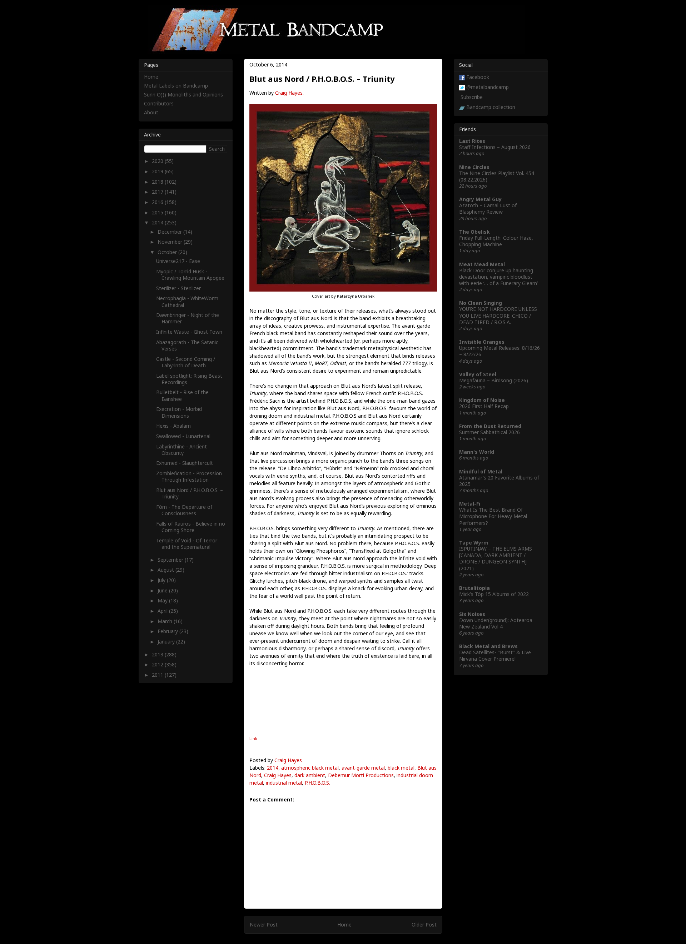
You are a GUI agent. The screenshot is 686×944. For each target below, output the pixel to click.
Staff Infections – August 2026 (495, 147)
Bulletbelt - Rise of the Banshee (182, 395)
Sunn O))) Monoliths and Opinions (183, 94)
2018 (158, 181)
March (166, 621)
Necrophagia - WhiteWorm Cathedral (187, 301)
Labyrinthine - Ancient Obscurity (181, 449)
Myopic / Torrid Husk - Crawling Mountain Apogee (190, 274)
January (167, 641)
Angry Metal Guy (480, 199)
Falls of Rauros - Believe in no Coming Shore (190, 526)
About (151, 112)
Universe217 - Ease (178, 261)
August (166, 569)
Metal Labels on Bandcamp (176, 85)
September (171, 559)
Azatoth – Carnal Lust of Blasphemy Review (488, 208)
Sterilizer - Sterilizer (178, 288)
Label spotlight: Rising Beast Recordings (189, 379)
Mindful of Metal (480, 471)
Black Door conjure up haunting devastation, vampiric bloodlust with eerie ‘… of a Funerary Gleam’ (498, 277)
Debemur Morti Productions (361, 775)
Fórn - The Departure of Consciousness (184, 510)
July (162, 580)
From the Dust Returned (490, 426)
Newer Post (264, 924)
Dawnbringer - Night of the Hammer (187, 318)
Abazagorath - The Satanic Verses (187, 345)
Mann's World (476, 451)
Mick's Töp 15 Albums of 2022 (494, 594)
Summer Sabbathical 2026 (489, 432)
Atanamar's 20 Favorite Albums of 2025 (499, 480)
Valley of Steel (477, 374)
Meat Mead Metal (482, 264)
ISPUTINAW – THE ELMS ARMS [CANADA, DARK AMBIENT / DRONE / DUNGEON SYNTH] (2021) (495, 558)
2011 (158, 674)
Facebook (477, 77)
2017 (158, 191)
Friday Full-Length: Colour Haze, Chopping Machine (496, 241)
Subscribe (472, 97)
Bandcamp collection (490, 107)
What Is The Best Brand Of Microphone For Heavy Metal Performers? (493, 516)
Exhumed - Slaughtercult (184, 462)
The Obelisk (474, 231)
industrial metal (284, 782)
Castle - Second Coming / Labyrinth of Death (185, 362)
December (170, 231)
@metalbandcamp (487, 87)
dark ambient (309, 775)
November (171, 241)
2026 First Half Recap (484, 406)
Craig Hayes (289, 92)
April (163, 610)
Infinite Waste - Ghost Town (189, 331)
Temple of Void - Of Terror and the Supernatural (186, 543)
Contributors (159, 103)
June (163, 590)
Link (253, 738)
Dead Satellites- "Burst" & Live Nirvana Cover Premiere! (495, 655)
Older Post (424, 924)
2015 (158, 212)
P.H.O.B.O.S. (317, 782)
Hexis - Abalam (173, 425)
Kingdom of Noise (482, 400)
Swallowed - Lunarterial (183, 436)
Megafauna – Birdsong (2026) (493, 380)
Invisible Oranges (481, 341)
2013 (158, 654)
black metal (401, 767)
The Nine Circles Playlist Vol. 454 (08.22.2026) (496, 176)
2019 (158, 171)
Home (344, 924)
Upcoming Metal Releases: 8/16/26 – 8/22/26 (499, 351)
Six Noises (472, 614)
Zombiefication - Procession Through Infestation (189, 476)
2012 (158, 664)
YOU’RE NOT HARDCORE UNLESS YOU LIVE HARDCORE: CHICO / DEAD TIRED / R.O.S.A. (498, 315)
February (168, 631)
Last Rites (472, 141)
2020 (158, 161)
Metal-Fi (469, 503)
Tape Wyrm (473, 542)
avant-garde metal (363, 767)
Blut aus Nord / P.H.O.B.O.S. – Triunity (189, 493)
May (163, 600)
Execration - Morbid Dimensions (179, 412)
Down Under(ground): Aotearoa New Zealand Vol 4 (495, 623)
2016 (158, 202)
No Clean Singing (480, 302)
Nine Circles (474, 167)
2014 (272, 767)
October (168, 252)
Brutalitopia (474, 588)
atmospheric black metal (310, 767)
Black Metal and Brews (488, 646)
